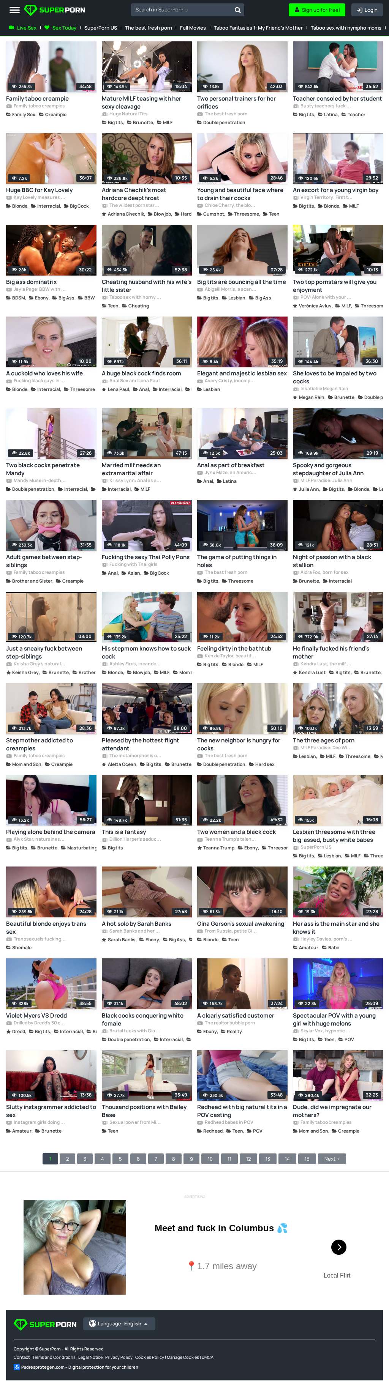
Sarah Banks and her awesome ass (135, 931)
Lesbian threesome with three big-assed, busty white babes (334, 836)
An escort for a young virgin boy (335, 190)
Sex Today (64, 27)
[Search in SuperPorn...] (237, 9)
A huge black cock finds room (141, 373)
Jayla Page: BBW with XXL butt (39, 289)
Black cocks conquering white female (142, 1019)
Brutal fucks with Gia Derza (135, 1031)
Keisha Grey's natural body (39, 664)
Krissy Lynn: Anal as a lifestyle (135, 481)
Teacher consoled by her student (337, 98)
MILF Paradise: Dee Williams (326, 748)
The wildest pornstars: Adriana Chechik (135, 205)
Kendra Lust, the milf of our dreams (326, 664)
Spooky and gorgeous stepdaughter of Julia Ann (328, 469)
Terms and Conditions (54, 1357)
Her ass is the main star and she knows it (336, 928)
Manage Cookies (183, 1357)
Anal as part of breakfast (231, 465)
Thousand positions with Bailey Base (144, 1111)
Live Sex (26, 27)
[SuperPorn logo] (54, 11)
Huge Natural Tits (128, 114)
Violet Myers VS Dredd (36, 1015)
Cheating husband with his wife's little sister (146, 286)
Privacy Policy (119, 1357)
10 (210, 1158)
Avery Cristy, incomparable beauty (230, 381)
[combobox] (187, 9)
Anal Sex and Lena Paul (134, 381)
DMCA (207, 1357)
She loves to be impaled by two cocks (334, 377)
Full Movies (193, 27)
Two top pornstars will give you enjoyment (334, 286)
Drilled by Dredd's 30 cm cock (39, 1023)
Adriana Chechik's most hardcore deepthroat (134, 194)
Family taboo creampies (39, 106)
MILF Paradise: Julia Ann (326, 481)
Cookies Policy (149, 1357)
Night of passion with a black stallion (332, 561)
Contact (22, 1357)
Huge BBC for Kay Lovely (39, 190)
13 (268, 1158)
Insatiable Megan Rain (324, 389)
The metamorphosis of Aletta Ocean (135, 756)
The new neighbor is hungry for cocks (238, 744)
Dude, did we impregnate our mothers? (332, 1111)
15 (307, 1158)
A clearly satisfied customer (235, 1015)
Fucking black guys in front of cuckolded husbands (39, 381)
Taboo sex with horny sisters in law (135, 297)
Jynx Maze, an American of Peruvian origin (230, 473)
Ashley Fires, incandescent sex (135, 664)
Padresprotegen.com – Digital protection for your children (79, 1367)
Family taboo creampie (37, 98)
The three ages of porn (323, 740)
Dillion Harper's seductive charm (135, 839)
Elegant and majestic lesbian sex (242, 373)
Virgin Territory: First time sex (326, 197)
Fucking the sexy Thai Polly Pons (146, 557)
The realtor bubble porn (229, 1023)
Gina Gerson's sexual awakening (240, 924)
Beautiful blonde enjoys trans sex (46, 928)
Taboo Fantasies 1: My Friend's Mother (258, 27)
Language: (119, 1323)
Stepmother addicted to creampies (39, 744)
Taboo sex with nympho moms (346, 27)
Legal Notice (90, 1357)
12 (248, 1158)
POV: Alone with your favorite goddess (326, 297)
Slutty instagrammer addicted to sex (51, 1111)
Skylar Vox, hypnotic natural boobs (326, 1031)
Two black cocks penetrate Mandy (43, 469)
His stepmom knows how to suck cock (146, 652)
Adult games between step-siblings (44, 561)
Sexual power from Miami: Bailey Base (135, 1122)
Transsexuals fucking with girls (39, 939)
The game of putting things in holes (237, 561)
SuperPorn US (100, 27)
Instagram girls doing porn (39, 1122)
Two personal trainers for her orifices (236, 102)
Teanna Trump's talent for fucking (230, 839)
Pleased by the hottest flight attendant (140, 744)
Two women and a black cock (236, 832)
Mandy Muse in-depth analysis (39, 481)
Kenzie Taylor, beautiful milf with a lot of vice (230, 656)
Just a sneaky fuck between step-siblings (44, 652)
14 (287, 1158)
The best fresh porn (148, 27)
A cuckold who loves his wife (44, 373)
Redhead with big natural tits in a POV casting (242, 1111)
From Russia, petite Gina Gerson (230, 931)
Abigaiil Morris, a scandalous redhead (230, 289)
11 (229, 1158)
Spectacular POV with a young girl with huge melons (334, 1019)
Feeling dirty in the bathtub (234, 648)
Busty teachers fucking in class (326, 106)
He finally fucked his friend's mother (331, 652)
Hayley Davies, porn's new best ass (326, 939)
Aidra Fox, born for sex (324, 572)
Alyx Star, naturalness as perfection (39, 839)
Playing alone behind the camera (50, 832)
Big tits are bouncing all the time (241, 282)
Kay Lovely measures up (39, 197)
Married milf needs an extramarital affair (131, 469)
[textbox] (181, 9)
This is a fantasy (124, 832)
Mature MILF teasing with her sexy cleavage (141, 102)
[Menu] (14, 10)
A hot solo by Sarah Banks (136, 924)
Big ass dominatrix (31, 282)
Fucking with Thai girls (133, 564)
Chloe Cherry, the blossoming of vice (230, 205)
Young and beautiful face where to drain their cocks (240, 194)
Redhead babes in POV (228, 1122)
